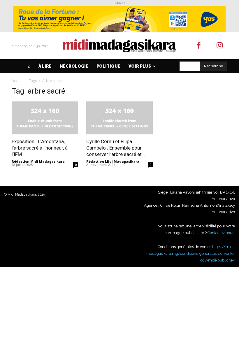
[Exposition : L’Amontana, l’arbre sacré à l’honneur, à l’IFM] (45, 117)
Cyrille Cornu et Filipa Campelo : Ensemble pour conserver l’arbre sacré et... (115, 147)
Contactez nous (221, 233)
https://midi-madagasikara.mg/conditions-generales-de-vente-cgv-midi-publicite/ (190, 253)
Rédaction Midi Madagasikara (38, 161)
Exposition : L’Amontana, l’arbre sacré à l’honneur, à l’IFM (40, 147)
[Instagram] (220, 46)
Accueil (17, 80)
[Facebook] (198, 46)
